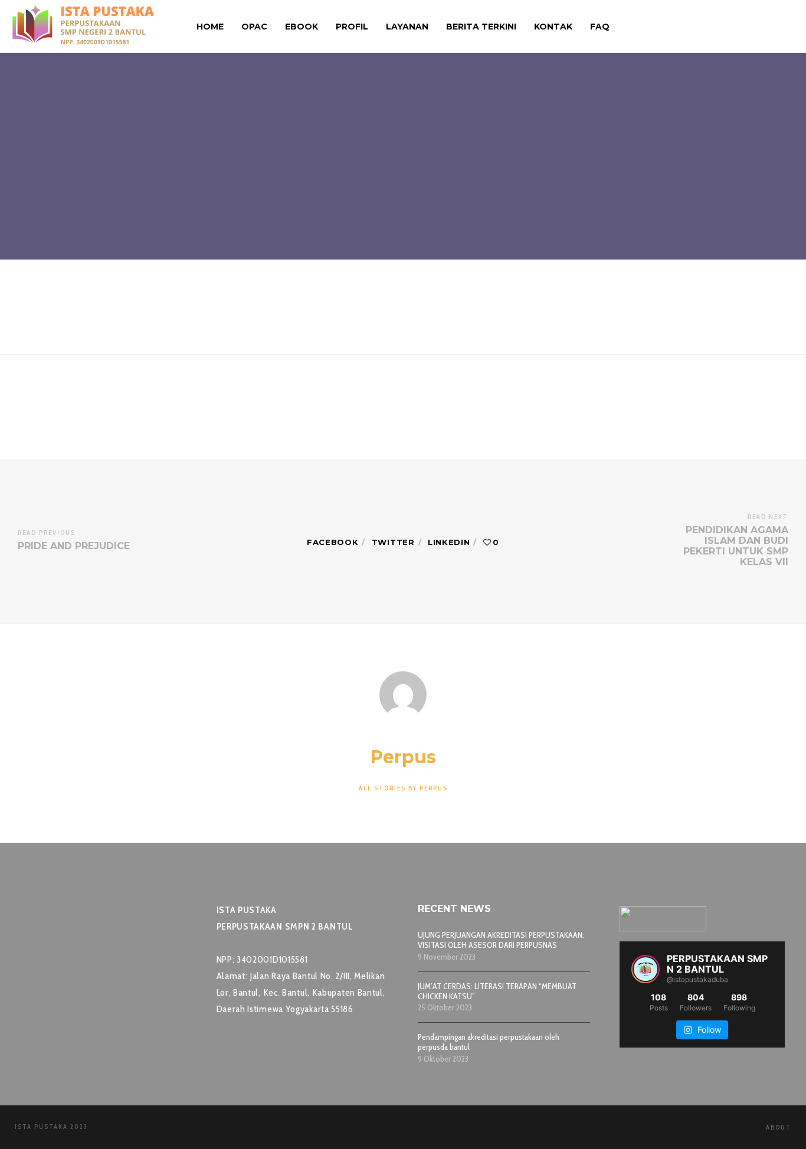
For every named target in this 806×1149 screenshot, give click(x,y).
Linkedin (449, 542)
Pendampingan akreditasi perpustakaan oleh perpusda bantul (488, 1042)
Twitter (393, 542)
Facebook (333, 542)
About (778, 1127)
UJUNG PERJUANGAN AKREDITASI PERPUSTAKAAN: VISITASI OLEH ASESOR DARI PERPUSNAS (501, 940)
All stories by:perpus (403, 788)
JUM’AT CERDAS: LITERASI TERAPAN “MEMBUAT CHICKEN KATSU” (497, 991)
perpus (346, 73)
